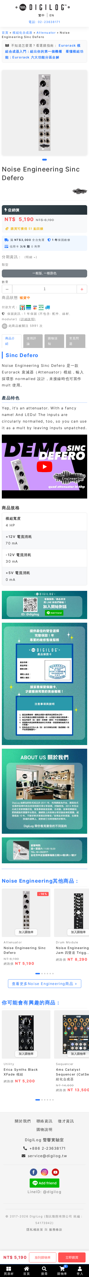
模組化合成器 (23, 32)
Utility (9, 1064)
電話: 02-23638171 (44, 22)
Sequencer (64, 1064)
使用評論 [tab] (31, 340)
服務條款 (55, 1229)
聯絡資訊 (44, 1121)
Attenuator (46, 32)
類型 (5, 264)
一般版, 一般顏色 (44, 273)
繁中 (41, 15)
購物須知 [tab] (53, 340)
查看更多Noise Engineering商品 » (44, 983)
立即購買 (71, 1257)
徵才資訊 (66, 1121)
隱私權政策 (34, 1229)
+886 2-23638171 (47, 1148)
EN (52, 15)
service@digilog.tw (47, 1156)
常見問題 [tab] (74, 340)
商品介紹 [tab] (10, 340)
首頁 (5, 32)
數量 (5, 282)
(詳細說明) (27, 319)
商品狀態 (10, 297)
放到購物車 (43, 1257)
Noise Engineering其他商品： (41, 881)
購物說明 (44, 1129)
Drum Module (67, 942)
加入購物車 (26, 932)
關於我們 (23, 1121)
